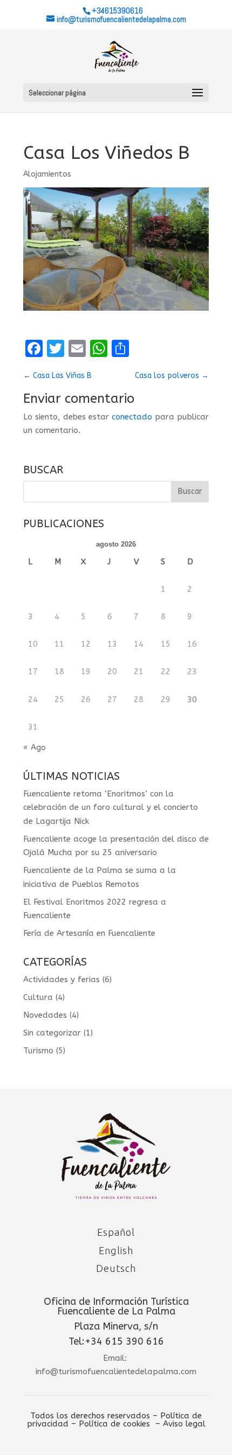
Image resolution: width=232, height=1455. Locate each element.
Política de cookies (114, 1424)
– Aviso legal (180, 1424)
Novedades (45, 1015)
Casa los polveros (172, 375)
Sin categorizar (52, 1033)
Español (116, 1232)
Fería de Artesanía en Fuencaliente (89, 933)
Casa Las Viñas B (57, 375)
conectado (132, 417)
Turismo (38, 1050)
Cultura (38, 997)
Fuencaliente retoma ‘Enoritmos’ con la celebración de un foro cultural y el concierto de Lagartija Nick (110, 807)
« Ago (34, 747)
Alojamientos (47, 174)
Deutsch (116, 1268)
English (116, 1250)
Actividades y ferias (61, 979)
